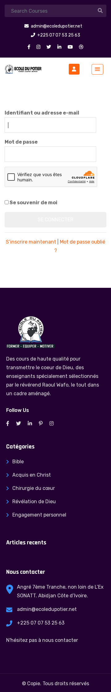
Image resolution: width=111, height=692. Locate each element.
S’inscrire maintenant (31, 242)
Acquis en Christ (31, 475)
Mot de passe (21, 142)
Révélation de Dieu (34, 501)
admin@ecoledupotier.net (47, 609)
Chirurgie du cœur (33, 488)
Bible (18, 462)
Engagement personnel (39, 515)
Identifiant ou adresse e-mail (42, 113)
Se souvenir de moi (33, 202)
